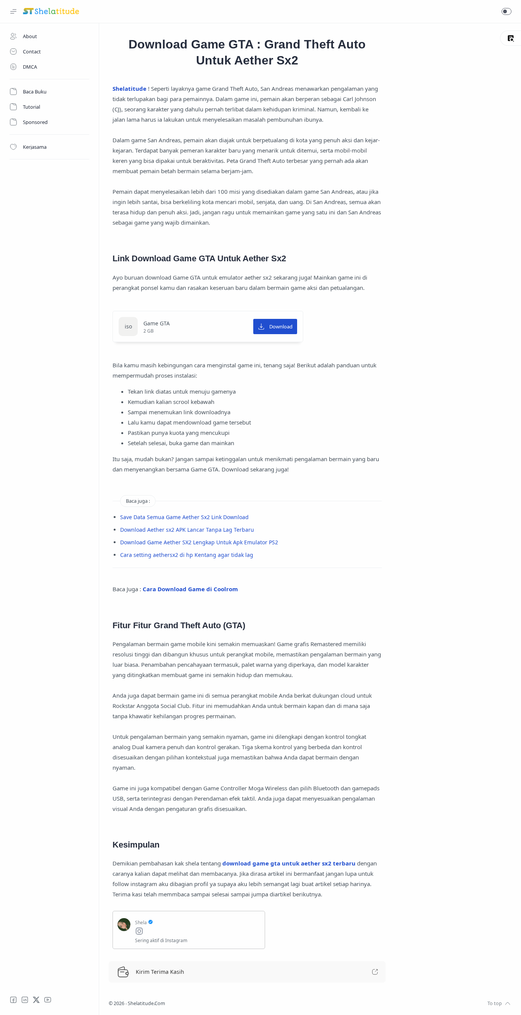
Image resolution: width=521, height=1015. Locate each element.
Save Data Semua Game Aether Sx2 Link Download (184, 517)
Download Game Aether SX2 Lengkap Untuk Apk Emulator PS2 (199, 542)
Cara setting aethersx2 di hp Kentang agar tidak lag (186, 554)
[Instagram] (197, 932)
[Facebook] (13, 1000)
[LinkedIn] (25, 1000)
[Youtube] (47, 1000)
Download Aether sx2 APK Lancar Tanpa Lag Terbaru (187, 529)
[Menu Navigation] (13, 11)
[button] (506, 11)
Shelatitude (129, 88)
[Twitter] (36, 1000)
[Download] (275, 326)
